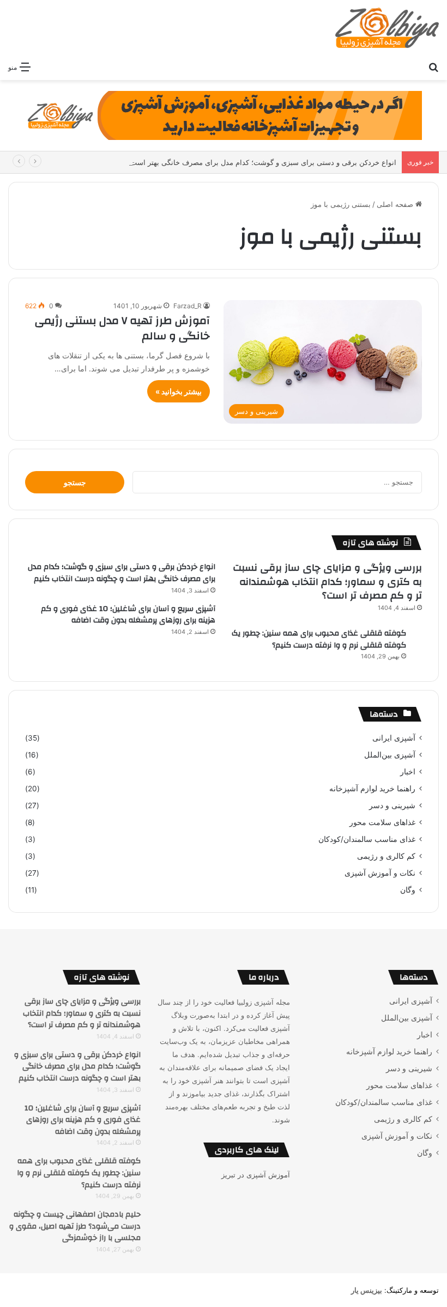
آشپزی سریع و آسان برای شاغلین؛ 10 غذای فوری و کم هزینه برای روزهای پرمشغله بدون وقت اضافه (128, 615)
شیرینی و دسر (392, 805)
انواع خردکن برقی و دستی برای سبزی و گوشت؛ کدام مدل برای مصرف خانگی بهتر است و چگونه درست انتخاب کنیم (221, 162)
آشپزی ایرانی (393, 738)
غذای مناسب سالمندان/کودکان (366, 839)
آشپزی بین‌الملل (389, 754)
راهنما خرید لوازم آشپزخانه (372, 788)
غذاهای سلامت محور (382, 822)
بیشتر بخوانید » (178, 391)
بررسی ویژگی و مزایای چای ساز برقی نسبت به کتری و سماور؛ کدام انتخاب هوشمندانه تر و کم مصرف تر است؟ (327, 581)
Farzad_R (187, 306)
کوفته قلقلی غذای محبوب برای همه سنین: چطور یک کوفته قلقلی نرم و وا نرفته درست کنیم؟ (319, 639)
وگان (407, 889)
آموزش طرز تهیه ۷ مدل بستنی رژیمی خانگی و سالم (122, 328)
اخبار (407, 771)
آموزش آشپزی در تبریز (255, 1174)
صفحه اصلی (396, 204)
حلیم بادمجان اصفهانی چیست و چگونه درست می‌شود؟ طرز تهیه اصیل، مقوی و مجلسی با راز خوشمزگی (75, 1226)
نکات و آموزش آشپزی (380, 873)
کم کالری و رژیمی (386, 856)
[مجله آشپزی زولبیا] (387, 28)
